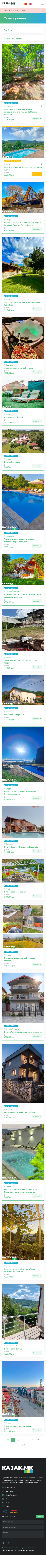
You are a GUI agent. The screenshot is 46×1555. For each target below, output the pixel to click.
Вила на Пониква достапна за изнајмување (23, 1032)
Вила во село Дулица (13, 1349)
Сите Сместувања (13, 38)
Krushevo (9, 365)
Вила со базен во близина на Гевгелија (21, 847)
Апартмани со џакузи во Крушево (18, 368)
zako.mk (10, 1550)
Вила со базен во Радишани (16, 892)
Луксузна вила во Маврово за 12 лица (20, 1112)
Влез (7, 1506)
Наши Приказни (11, 1495)
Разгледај (36, 118)
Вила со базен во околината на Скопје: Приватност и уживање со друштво (21, 1190)
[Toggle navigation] (42, 4)
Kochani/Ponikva (12, 591)
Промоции (9, 1499)
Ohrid (7, 1266)
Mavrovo (8, 1109)
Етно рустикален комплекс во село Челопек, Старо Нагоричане (19, 540)
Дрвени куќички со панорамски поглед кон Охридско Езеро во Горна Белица (22, 223)
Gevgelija (9, 106)
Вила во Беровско (12, 462)
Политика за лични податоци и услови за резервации (19, 1548)
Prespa (8, 711)
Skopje (8, 788)
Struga (8, 219)
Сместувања (10, 1487)
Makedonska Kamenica (14, 1346)
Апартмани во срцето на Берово (18, 1426)
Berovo (8, 164)
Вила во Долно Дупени (14, 714)
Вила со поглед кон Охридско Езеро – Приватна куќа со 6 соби (20, 1270)
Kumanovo (9, 536)
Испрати (40, 1516)
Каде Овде (9, 1491)
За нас (7, 1503)
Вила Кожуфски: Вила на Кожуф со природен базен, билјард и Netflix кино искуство (21, 112)
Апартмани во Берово (13, 417)
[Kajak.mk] (8, 3)
